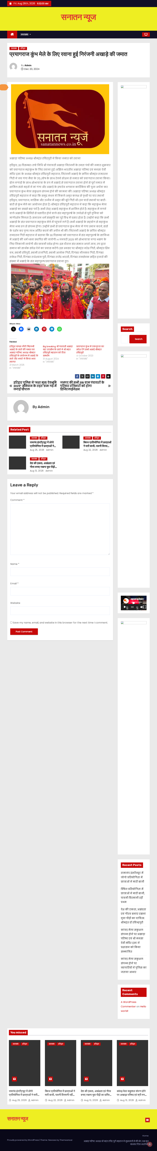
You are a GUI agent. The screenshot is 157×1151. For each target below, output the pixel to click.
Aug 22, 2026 (90, 449)
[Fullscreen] (144, 607)
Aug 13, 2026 (37, 470)
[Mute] (141, 607)
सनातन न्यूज (78, 17)
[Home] (12, 35)
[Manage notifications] (149, 1144)
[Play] (124, 607)
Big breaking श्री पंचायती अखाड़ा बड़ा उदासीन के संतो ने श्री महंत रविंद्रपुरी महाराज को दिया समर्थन (58, 351)
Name (14, 564)
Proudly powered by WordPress (23, 1140)
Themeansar (66, 1140)
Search (127, 329)
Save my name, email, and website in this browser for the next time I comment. (60, 622)
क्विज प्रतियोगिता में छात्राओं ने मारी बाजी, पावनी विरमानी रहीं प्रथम (97, 446)
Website (15, 603)
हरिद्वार (23, 48)
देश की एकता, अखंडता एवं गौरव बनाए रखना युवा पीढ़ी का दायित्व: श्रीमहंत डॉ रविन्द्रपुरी (96, 1094)
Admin (28, 65)
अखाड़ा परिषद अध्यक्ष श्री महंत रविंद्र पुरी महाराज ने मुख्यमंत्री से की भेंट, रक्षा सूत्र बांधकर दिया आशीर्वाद (116, 1143)
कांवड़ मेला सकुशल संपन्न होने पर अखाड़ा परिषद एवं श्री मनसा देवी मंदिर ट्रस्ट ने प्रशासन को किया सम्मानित (132, 1096)
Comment (17, 500)
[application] (134, 603)
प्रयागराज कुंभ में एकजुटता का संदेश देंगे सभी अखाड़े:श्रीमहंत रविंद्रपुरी (90, 349)
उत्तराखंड (25, 34)
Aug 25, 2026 (37, 449)
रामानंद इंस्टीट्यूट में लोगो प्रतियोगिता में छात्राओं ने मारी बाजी (42, 446)
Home (145, 1135)
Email (14, 583)
